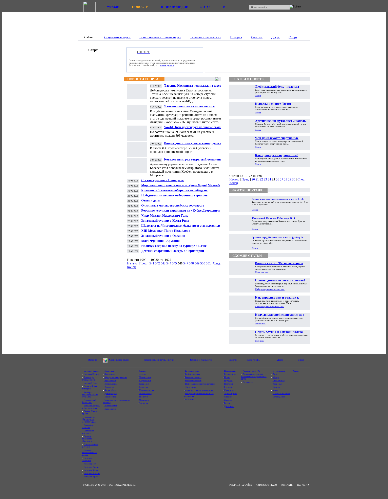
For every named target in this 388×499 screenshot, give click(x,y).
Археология (110, 380)
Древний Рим (90, 383)
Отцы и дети (150, 200)
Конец (131, 267)
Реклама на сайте (240, 485)
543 (163, 263)
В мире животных (281, 393)
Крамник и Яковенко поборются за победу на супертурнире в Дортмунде (174, 192)
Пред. (143, 263)
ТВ (223, 6)
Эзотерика (248, 382)
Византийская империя (89, 387)
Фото (205, 6)
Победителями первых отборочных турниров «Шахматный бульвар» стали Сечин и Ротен (174, 197)
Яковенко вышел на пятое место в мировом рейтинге (189, 108)
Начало (132, 263)
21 (257, 179)
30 (293, 179)
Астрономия (145, 380)
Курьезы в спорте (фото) (273, 103)
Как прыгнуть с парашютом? (276, 155)
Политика (259, 341)
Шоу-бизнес (279, 380)
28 (285, 179)
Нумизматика (261, 272)
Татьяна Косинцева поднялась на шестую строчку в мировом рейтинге (194, 87)
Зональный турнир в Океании (163, 235)
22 (261, 179)
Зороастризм (230, 393)
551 (208, 263)
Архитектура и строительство (269, 306)
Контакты (287, 485)
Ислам (227, 377)
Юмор (276, 377)
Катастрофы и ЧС (251, 371)
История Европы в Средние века (91, 406)
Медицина (144, 400)
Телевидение (279, 396)
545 (174, 263)
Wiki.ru (114, 6)
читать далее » (167, 65)
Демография (110, 393)
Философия (110, 390)
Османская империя (88, 431)
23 (265, 179)
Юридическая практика (115, 377)
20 (253, 179)
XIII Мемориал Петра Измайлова (165, 230)
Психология (110, 409)
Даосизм (228, 400)
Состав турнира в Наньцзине (162, 180)
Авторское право (266, 485)
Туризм (276, 387)
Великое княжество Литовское (87, 438)
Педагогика (110, 396)
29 (289, 179)
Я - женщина (279, 371)
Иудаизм (228, 380)
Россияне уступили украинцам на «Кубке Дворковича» (181, 210)
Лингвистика (110, 405)
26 (277, 179)
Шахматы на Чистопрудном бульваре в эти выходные (180, 225)
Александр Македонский (88, 378)
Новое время (90, 463)
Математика (145, 377)
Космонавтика (192, 371)
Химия (142, 371)
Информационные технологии (270, 289)
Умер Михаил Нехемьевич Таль (164, 215)
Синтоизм (229, 390)
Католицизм (230, 374)
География (144, 384)
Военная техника (193, 377)
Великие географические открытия (90, 394)
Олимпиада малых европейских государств (173, 205)
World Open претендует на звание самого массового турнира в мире (194, 128)
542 (157, 263)
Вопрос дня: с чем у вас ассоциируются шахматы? (192, 145)
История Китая (91, 470)
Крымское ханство (87, 426)
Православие (230, 371)
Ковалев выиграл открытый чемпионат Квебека (193, 161)
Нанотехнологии (193, 380)
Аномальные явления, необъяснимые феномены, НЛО (254, 376)
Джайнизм (229, 406)
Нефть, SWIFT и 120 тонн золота (279, 331)
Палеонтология (146, 390)
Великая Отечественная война (89, 452)
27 (281, 179)
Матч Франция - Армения (160, 240)
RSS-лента (303, 485)
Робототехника (192, 374)
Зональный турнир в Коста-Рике (165, 220)
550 (202, 263)
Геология (143, 387)
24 (269, 179)
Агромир (189, 399)
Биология (143, 396)
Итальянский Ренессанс (89, 401)
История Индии (91, 467)
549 (197, 263)
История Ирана (91, 476)
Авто (275, 374)
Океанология (145, 393)
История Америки (87, 459)
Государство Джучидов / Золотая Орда (89, 419)
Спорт (258, 95)
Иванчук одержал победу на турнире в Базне (174, 245)
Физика (142, 374)
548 (191, 263)
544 (168, 263)
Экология (143, 403)
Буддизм (228, 387)
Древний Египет (92, 371)
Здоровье (277, 384)
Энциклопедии (174, 6)
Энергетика (190, 387)
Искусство (109, 387)
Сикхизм (228, 396)
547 (185, 263)
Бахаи (227, 403)
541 (151, 263)
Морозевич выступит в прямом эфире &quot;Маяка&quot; (184, 185)
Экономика (260, 323)
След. (217, 263)
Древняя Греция (91, 374)
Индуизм (228, 384)
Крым (275, 390)
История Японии (92, 473)
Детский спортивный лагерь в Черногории (172, 251)
